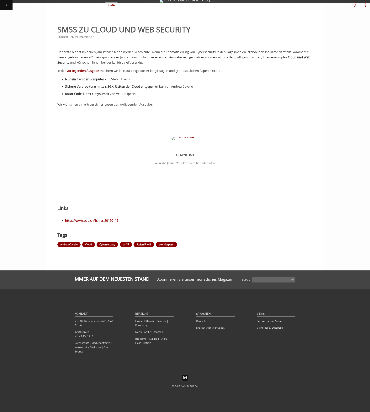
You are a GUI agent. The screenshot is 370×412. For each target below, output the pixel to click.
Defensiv (161, 321)
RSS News (140, 338)
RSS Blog (154, 338)
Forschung (141, 325)
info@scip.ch (82, 332)
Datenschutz (82, 343)
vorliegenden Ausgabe (83, 71)
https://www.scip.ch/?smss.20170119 (91, 220)
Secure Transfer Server (270, 321)
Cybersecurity (107, 244)
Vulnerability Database (270, 327)
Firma (138, 321)
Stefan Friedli (143, 244)
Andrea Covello (69, 244)
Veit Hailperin (166, 244)
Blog (111, 5)
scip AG (194, 386)
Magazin (159, 332)
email (246, 279)
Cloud (88, 244)
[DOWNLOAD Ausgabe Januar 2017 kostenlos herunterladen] (185, 127)
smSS (126, 244)
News (138, 332)
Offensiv (149, 321)
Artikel (147, 332)
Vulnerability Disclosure (88, 347)
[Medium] (185, 378)
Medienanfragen (101, 343)
